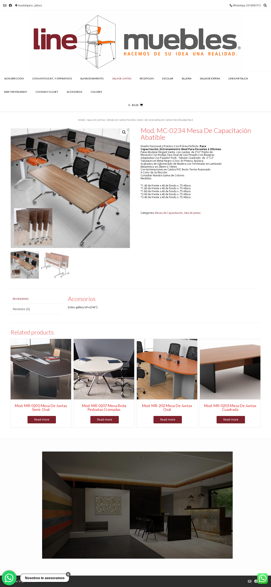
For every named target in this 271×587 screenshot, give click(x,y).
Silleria (186, 78)
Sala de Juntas (121, 78)
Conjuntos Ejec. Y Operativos (52, 78)
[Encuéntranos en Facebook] (10, 5)
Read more (41, 419)
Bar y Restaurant (15, 91)
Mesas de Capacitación (121, 120)
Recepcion (147, 78)
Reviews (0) (21, 309)
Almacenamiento (92, 78)
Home (81, 120)
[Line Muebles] (135, 41)
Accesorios (74, 91)
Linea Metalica (238, 78)
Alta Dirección (14, 78)
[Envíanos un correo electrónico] (4, 5)
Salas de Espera (210, 78)
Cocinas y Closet (47, 91)
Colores (96, 91)
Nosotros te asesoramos (45, 578)
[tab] (36, 299)
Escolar (167, 78)
